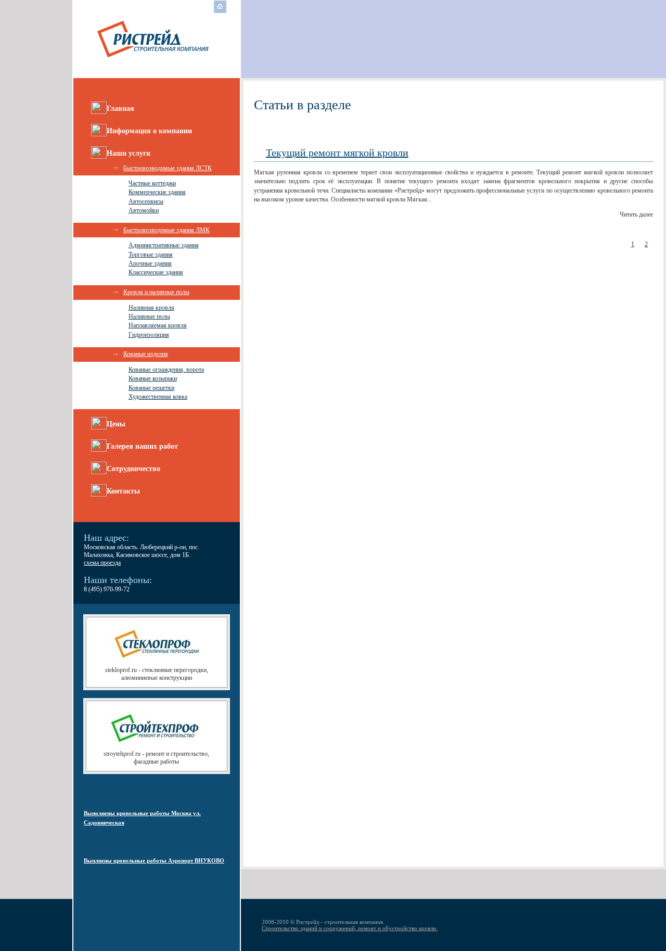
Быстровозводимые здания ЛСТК (167, 168)
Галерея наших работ (142, 446)
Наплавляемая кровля (158, 325)
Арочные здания (150, 263)
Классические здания (156, 272)
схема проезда (102, 562)
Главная (120, 108)
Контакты (123, 491)
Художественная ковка (158, 396)
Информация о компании (149, 131)
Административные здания (164, 245)
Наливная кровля (151, 307)
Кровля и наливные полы (156, 292)
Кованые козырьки (153, 378)
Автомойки (144, 210)
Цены (116, 424)
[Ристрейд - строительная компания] (156, 60)
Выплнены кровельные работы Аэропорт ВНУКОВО (154, 860)
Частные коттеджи (152, 183)
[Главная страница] (220, 11)
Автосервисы (146, 201)
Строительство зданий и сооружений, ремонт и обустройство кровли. (350, 928)
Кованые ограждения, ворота (166, 369)
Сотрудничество (133, 469)
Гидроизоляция (149, 334)
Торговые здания (151, 254)
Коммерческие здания (157, 192)
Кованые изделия (145, 354)
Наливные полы (149, 316)
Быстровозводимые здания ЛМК (166, 230)
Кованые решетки (151, 387)
